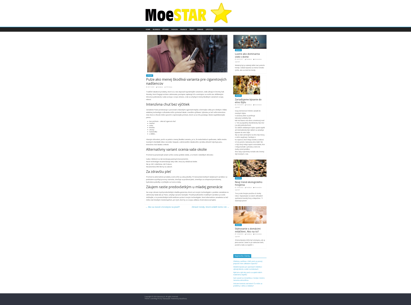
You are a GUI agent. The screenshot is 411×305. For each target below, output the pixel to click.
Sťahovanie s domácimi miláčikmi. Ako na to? (248, 230)
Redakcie (160, 87)
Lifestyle (209, 29)
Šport (192, 29)
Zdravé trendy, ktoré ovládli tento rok (210, 207)
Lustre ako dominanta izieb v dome (247, 55)
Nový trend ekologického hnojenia (248, 183)
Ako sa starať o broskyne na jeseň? (163, 207)
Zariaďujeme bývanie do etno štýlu (248, 101)
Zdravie (200, 29)
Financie (183, 29)
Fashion (174, 29)
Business (156, 29)
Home (148, 29)
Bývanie (165, 29)
